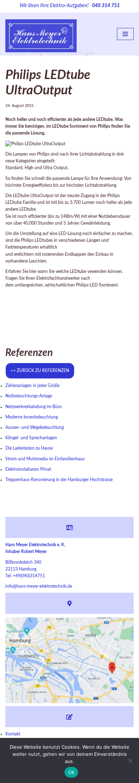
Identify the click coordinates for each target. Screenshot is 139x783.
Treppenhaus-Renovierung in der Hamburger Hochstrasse (59, 480)
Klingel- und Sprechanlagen (31, 438)
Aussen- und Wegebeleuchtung (34, 427)
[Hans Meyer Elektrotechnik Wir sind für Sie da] (41, 34)
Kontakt (12, 734)
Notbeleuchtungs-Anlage (28, 396)
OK (71, 772)
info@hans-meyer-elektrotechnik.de (38, 586)
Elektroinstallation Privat (28, 469)
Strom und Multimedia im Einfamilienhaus (44, 459)
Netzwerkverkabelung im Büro (33, 407)
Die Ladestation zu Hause (29, 448)
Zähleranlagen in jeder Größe (32, 385)
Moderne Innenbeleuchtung (31, 417)
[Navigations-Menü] (125, 34)
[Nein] (130, 760)
